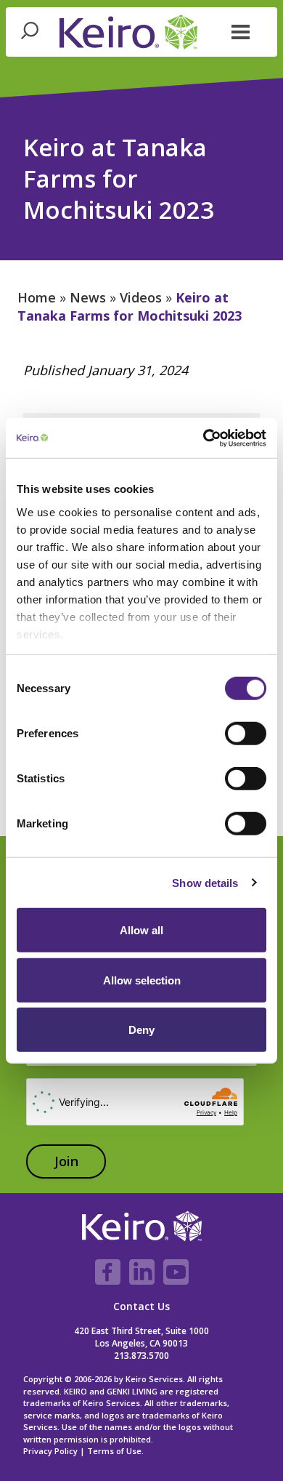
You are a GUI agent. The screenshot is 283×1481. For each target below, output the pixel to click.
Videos (141, 297)
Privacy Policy (50, 1450)
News (88, 297)
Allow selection (142, 980)
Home (36, 297)
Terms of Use (114, 1450)
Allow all (141, 930)
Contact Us (141, 1306)
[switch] (245, 733)
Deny (141, 1030)
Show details (205, 882)
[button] (241, 30)
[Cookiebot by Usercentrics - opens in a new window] (203, 437)
